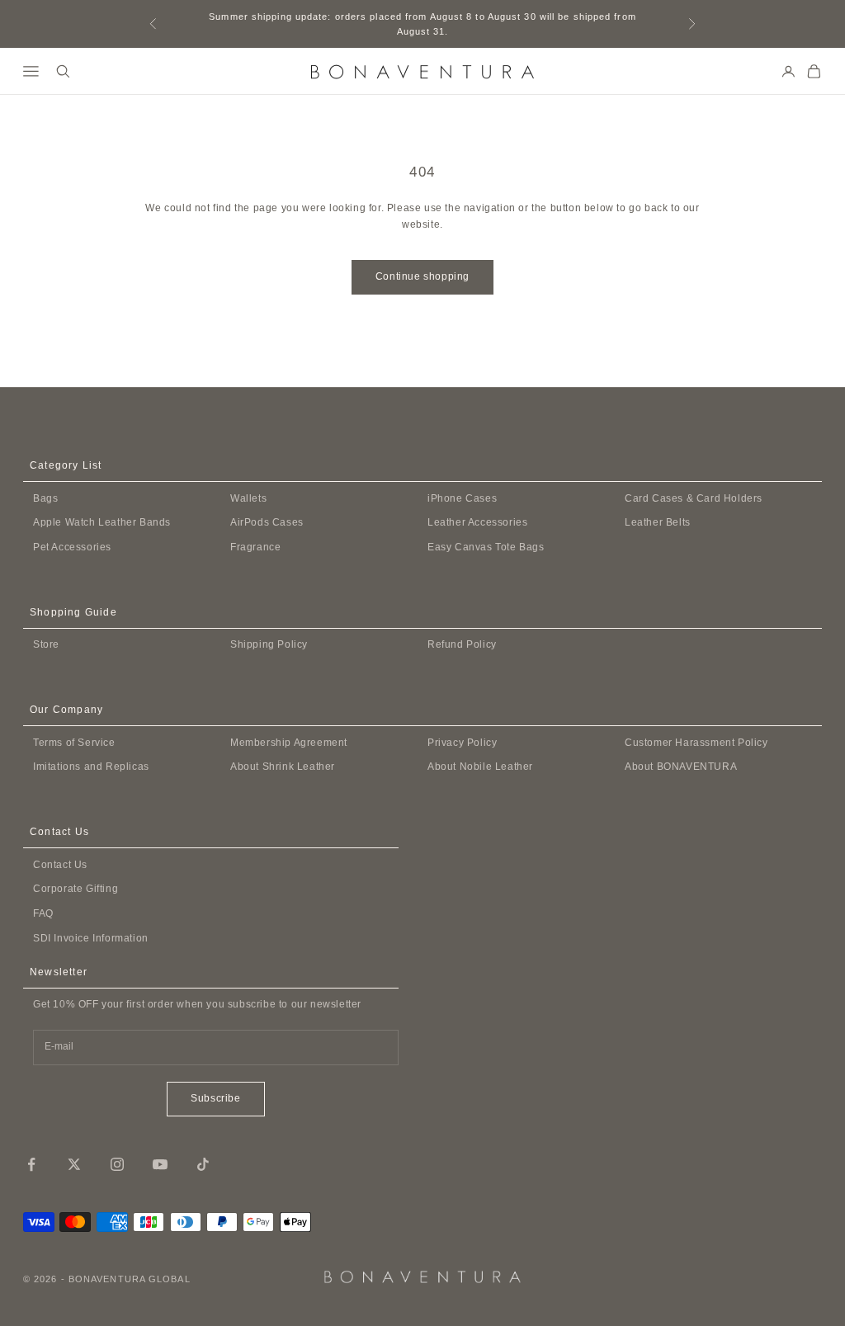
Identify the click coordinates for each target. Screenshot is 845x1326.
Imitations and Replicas (91, 766)
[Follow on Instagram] (117, 1164)
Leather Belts (658, 522)
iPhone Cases (462, 498)
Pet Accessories (72, 547)
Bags (45, 498)
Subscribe (215, 1098)
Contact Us (60, 865)
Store (46, 644)
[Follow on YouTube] (160, 1164)
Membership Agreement (288, 742)
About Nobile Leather (480, 766)
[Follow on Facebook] (31, 1164)
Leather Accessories (477, 522)
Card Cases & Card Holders (693, 498)
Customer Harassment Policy (696, 742)
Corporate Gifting (75, 888)
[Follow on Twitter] (74, 1164)
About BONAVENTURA (681, 766)
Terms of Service (74, 742)
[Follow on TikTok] (203, 1164)
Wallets (248, 498)
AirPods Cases (267, 522)
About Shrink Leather (282, 766)
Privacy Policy (462, 742)
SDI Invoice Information (91, 938)
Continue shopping (422, 276)
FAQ (43, 913)
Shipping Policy (269, 644)
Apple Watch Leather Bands (102, 522)
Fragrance (255, 547)
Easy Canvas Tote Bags (486, 547)
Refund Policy (462, 644)
